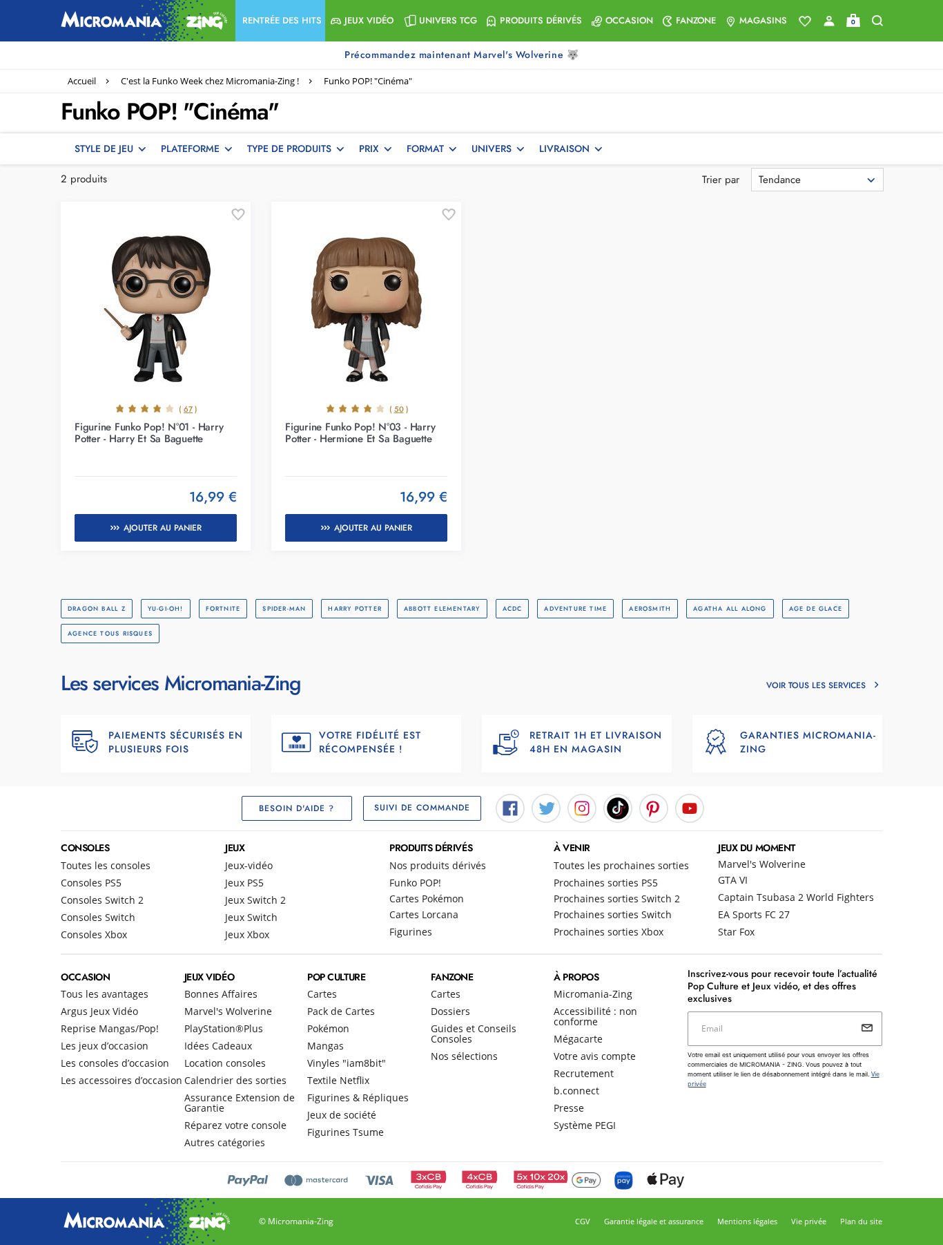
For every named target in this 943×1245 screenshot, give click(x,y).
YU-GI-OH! (166, 608)
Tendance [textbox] (780, 179)
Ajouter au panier (163, 528)
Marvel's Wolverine (762, 864)
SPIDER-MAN (284, 608)
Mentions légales (747, 1221)
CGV (582, 1221)
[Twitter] (546, 807)
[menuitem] (280, 20)
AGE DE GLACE (816, 608)
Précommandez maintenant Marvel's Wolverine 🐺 (463, 54)
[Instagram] (581, 807)
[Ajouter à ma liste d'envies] (238, 215)
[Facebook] (510, 807)
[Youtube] (689, 807)
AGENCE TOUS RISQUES (110, 633)
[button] (280, 20)
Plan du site (861, 1221)
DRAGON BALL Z (97, 608)
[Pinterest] (653, 807)
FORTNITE (223, 608)
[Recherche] (877, 21)
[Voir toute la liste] (805, 21)
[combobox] (817, 180)
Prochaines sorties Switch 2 (617, 898)
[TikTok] (617, 807)
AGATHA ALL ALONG (729, 608)
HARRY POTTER (355, 608)
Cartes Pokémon (426, 898)
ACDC (513, 608)
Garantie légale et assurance (653, 1221)
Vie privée (808, 1221)
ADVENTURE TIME (575, 608)
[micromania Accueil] (141, 20)
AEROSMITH (650, 608)
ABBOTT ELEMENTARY (442, 608)
